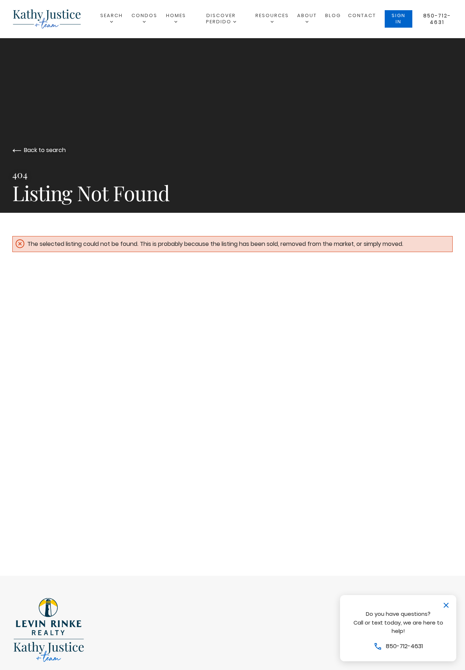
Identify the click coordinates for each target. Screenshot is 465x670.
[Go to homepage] (54, 19)
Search (111, 15)
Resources (272, 15)
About (307, 15)
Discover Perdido (221, 18)
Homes (176, 15)
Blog (333, 15)
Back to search (45, 150)
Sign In (398, 18)
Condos (144, 15)
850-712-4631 (437, 18)
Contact (362, 15)
